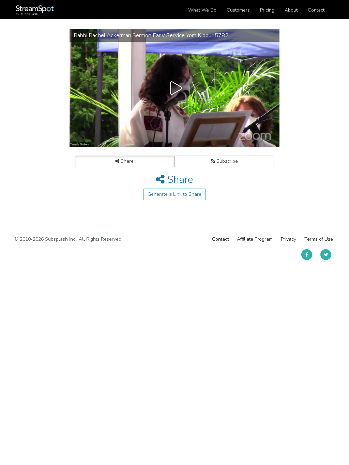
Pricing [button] (267, 10)
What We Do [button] (202, 10)
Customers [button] (238, 10)
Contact (220, 239)
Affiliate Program (255, 239)
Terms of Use (318, 239)
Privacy (288, 239)
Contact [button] (316, 10)
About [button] (291, 10)
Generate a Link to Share (174, 194)
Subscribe (226, 161)
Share (126, 161)
